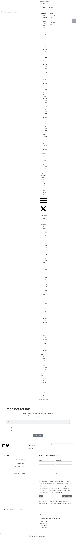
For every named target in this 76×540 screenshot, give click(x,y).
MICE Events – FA (44, 187)
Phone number (42, 467)
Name (40, 460)
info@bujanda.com (44, 1)
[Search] (69, 422)
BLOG (51, 13)
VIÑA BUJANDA (20, 470)
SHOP (51, 17)
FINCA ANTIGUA (20, 463)
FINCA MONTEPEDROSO (20, 466)
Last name (58, 460)
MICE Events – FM (45, 192)
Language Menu (11, 427)
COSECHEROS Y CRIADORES (20, 473)
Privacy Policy (57, 488)
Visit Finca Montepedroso (46, 126)
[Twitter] (8, 445)
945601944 (42, 3)
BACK (40, 496)
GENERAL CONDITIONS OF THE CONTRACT (50, 518)
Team (44, 21)
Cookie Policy (43, 514)
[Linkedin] (4, 445)
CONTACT (52, 15)
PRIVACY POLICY (44, 516)
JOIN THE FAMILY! (67, 496)
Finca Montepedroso (45, 94)
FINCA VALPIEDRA (20, 460)
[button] (43, 205)
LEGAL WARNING (44, 511)
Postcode (58, 473)
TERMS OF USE (44, 513)
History (44, 15)
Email (57, 467)
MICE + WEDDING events (43, 175)
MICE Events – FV (44, 181)
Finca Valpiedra (45, 27)
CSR (42, 172)
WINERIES (43, 23)
